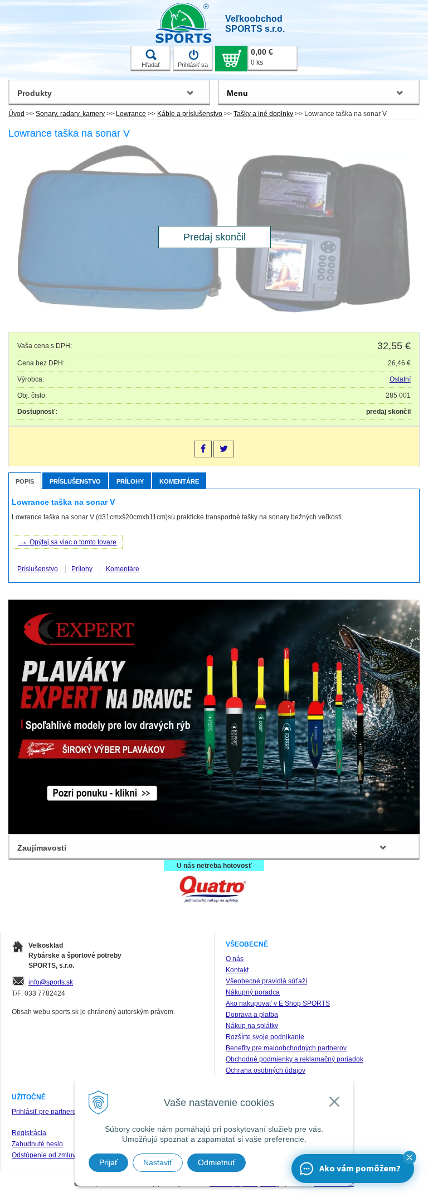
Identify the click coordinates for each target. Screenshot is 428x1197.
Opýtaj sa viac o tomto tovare (67, 541)
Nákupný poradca (253, 992)
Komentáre (179, 481)
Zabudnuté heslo (37, 1144)
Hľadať (151, 64)
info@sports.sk (50, 982)
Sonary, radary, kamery (70, 114)
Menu (237, 93)
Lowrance (131, 114)
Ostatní (400, 379)
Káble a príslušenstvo (189, 114)
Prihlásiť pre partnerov (46, 1112)
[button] (409, 1157)
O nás (235, 959)
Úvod (16, 114)
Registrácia (29, 1133)
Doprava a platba (252, 1015)
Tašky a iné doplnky (263, 114)
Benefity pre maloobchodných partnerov (286, 1048)
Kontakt (237, 970)
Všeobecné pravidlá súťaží (266, 981)
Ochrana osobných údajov (265, 1070)
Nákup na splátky (252, 1026)
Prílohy (130, 481)
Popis (25, 481)
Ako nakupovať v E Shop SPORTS (278, 1003)
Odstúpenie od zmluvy (45, 1155)
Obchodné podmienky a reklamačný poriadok (294, 1059)
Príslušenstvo (75, 481)
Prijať (108, 1162)
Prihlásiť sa (193, 64)
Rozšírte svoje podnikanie (265, 1037)
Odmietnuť (216, 1162)
